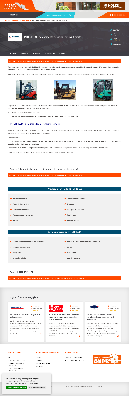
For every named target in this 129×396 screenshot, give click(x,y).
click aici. (79, 61)
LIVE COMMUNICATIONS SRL (72, 386)
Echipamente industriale (20, 20)
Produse (25, 54)
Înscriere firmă (119, 15)
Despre (14, 54)
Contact (63, 54)
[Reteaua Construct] (107, 364)
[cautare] (70, 15)
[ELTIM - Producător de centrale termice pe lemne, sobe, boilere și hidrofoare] (94, 308)
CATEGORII (13, 15)
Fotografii (51, 54)
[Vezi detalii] (41, 333)
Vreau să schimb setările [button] (37, 387)
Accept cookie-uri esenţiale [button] (17, 387)
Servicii (37, 54)
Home (6, 20)
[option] (90, 6)
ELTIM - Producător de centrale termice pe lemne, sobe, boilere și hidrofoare (100, 317)
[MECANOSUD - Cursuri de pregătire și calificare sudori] (17, 308)
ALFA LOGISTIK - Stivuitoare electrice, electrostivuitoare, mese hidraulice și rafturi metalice (64, 317)
